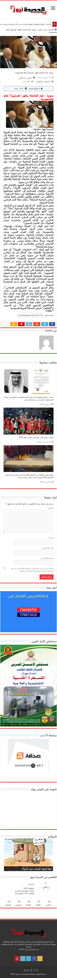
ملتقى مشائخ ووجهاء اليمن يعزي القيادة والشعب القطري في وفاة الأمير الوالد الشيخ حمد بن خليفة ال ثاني (29, 398)
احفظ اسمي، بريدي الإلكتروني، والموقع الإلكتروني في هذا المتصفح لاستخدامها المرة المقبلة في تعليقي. (32, 569)
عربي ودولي (42, 29)
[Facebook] (34, 958)
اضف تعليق (43, 81)
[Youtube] (17, 958)
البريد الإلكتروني (47, 548)
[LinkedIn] (22, 958)
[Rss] (39, 958)
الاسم (51, 537)
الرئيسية (51, 29)
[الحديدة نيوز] (28, 9)
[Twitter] (28, 958)
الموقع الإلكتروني (47, 558)
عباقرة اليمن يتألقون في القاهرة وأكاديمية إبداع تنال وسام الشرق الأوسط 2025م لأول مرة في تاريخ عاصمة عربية (29, 476)
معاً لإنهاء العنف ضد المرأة (36, 869)
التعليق (50, 508)
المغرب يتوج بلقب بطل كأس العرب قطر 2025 (36, 437)
